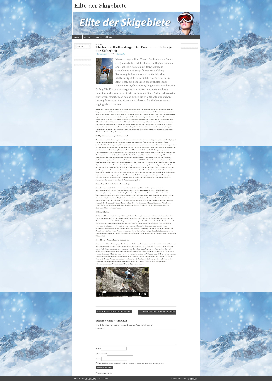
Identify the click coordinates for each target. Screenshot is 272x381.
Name (98, 349)
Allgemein (99, 44)
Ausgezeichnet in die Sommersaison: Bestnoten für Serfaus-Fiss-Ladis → (159, 312)
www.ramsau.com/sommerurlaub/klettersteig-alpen (118, 264)
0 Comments (121, 54)
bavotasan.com (192, 378)
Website (98, 359)
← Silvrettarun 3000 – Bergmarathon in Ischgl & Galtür (114, 311)
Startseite (77, 37)
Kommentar (100, 328)
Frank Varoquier (102, 54)
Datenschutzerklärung (104, 37)
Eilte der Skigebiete (100, 5)
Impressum (88, 37)
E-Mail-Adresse (101, 354)
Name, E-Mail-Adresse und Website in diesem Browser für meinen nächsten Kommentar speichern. (130, 363)
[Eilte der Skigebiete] (136, 17)
